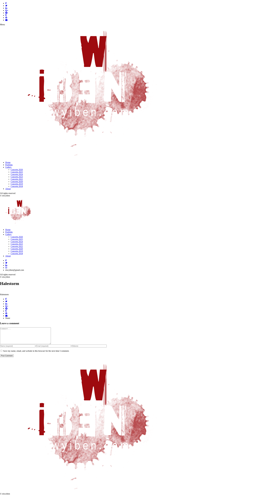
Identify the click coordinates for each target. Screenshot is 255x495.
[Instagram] (6, 267)
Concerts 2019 (17, 184)
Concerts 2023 (17, 177)
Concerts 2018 (17, 186)
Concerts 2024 (17, 174)
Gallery (8, 167)
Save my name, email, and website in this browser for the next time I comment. (36, 351)
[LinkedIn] (6, 265)
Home (7, 162)
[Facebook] (6, 260)
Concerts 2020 (17, 181)
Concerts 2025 (17, 172)
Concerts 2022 (17, 179)
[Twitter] (6, 263)
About (8, 189)
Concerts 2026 (17, 169)
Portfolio (9, 165)
